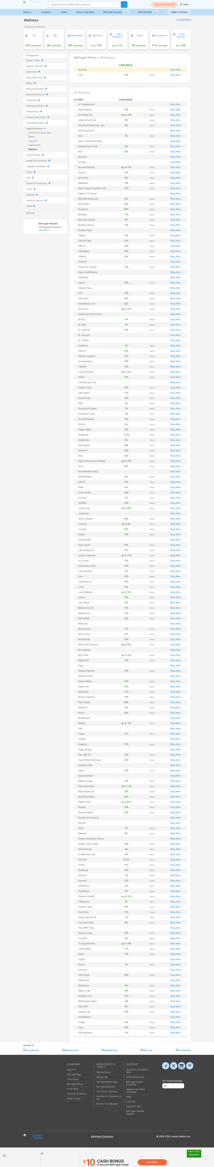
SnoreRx (82, 859)
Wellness (32, 149)
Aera (80, 135)
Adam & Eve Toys (87, 120)
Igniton (81, 482)
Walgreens (83, 985)
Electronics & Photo (35, 106)
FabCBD (82, 366)
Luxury (29, 172)
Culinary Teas (85, 288)
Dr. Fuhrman (84, 330)
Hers (80, 455)
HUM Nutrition (85, 476)
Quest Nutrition (85, 775)
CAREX (81, 235)
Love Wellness (85, 592)
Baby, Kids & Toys (34, 77)
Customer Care (133, 1106)
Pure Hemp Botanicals (89, 760)
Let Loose (83, 560)
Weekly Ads (102, 1077)
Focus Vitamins (86, 371)
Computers (31, 100)
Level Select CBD (87, 566)
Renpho (82, 807)
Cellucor (82, 256)
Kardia (81, 534)
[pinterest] (189, 1065)
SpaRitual (83, 870)
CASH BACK (126, 65)
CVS (80, 75)
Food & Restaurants (35, 123)
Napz (81, 665)
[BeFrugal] (34, 2)
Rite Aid (82, 823)
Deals (64, 12)
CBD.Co (82, 246)
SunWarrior (83, 886)
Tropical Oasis (85, 933)
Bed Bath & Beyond (88, 198)
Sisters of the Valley (88, 844)
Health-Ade (83, 440)
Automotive (31, 72)
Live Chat (130, 1101)
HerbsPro (83, 450)
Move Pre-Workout (88, 644)
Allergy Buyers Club (88, 146)
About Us (71, 1069)
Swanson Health (86, 896)
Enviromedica (85, 361)
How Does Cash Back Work (136, 1071)
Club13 (81, 282)
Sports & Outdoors (35, 200)
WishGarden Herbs (87, 1001)
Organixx (82, 744)
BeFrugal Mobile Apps (107, 1082)
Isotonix (82, 497)
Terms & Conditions (76, 1093)
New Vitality (84, 702)
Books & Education (35, 89)
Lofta (81, 587)
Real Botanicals (86, 791)
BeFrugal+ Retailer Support (135, 1112)
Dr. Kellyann (84, 335)
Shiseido (82, 833)
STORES (79, 99)
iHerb (80, 487)
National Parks (85, 676)
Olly (80, 728)
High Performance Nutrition (92, 461)
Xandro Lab (84, 1011)
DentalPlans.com (86, 303)
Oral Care (32, 141)
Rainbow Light (85, 781)
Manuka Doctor (86, 608)
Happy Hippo (84, 429)
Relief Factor (84, 802)
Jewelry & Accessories (36, 161)
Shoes (29, 189)
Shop (175, 69)
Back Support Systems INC (92, 188)
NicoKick (82, 707)
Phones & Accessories (36, 183)
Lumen (81, 597)
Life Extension (85, 571)
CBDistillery (83, 251)
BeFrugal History (75, 1084)
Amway (82, 162)
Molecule (82, 623)
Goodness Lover (86, 413)
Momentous (84, 628)
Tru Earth (82, 938)
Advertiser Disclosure (102, 1136)
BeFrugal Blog (74, 1074)
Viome (81, 964)
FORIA (81, 377)
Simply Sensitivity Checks (91, 838)
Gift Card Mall (145, 12)
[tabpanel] (107, 40)
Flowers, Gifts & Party (36, 117)
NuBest (82, 723)
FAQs (128, 1096)
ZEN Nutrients (85, 1032)
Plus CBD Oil (84, 754)
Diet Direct (83, 309)
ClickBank (83, 277)
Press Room (73, 1079)
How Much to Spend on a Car (109, 1097)
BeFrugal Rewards (113, 12)
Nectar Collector (86, 697)
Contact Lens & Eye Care (39, 133)
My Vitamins (84, 649)
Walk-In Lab (84, 990)
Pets (28, 178)
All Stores (30, 213)
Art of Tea (83, 177)
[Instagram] (181, 1065)
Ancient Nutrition (86, 167)
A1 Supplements (86, 104)
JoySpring (83, 513)
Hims (80, 466)
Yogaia (81, 1022)
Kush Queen (84, 545)
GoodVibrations (86, 419)
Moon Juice (84, 634)
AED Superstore (86, 130)
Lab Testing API (86, 550)
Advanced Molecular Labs (91, 125)
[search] (124, 4)
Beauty (29, 83)
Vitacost (82, 969)
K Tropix (82, 529)
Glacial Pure (84, 398)
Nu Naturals (84, 718)
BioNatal (82, 214)
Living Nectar (84, 581)
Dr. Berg (82, 324)
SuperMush (84, 891)
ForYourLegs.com (87, 382)
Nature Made (84, 681)
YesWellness (84, 1017)
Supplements (34, 145)
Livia (80, 576)
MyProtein (83, 655)
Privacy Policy (73, 1098)
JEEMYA (82, 503)
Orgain (81, 733)
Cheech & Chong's (87, 267)
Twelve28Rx (84, 948)
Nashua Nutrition (86, 670)
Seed (81, 828)
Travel (29, 206)
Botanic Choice (86, 225)
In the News (72, 1089)
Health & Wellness (34, 128)
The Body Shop (86, 922)
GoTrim (82, 424)
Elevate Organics (86, 356)
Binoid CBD (83, 204)
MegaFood (84, 613)
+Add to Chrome (179, 12)
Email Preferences (135, 1077)
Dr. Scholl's (83, 340)
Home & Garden (33, 155)
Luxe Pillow (84, 602)
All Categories (32, 55)
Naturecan (83, 686)
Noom (81, 712)
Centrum (82, 261)
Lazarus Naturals (86, 555)
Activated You (85, 114)
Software (30, 195)
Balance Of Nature (87, 193)
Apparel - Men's (33, 60)
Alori (80, 151)
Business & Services (35, 94)
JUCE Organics (85, 518)
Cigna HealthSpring (87, 272)
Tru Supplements (86, 943)
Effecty (81, 351)
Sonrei (81, 865)
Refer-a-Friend (103, 1072)
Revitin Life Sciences (88, 817)
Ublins (81, 954)
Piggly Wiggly (85, 749)
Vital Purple (84, 975)
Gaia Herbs (83, 392)
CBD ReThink (84, 240)
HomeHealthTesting (88, 471)
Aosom (82, 172)
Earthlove (83, 345)
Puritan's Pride (85, 765)
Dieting (31, 137)
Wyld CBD (83, 1006)
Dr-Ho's (81, 319)
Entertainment (32, 111)
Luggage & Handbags (36, 166)
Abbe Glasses (85, 109)
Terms (152, 75)
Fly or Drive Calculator (107, 1091)
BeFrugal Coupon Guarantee (134, 1083)
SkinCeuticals (85, 849)
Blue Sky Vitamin (86, 219)
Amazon (82, 69)
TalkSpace (83, 901)
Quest (81, 770)
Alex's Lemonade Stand (90, 141)
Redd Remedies (86, 796)
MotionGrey (84, 639)
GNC (80, 403)
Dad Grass (83, 298)
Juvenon (82, 524)
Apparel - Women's (34, 66)
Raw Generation (86, 786)
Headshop (83, 434)
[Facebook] (165, 1065)
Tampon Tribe (85, 906)
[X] (173, 1065)
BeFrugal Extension (106, 1086)
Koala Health (84, 539)
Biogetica (83, 209)
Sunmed (82, 880)
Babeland (83, 183)
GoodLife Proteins (87, 408)
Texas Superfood (87, 917)
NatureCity (83, 691)
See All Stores (184, 19)
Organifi (82, 739)
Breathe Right (85, 230)
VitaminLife (83, 980)
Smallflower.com (87, 854)
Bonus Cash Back (85, 12)
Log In (186, 4)
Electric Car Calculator (107, 1103)
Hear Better (84, 445)
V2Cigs (81, 959)
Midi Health (83, 618)
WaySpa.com (85, 996)
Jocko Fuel (84, 508)
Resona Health (85, 812)
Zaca (81, 1027)
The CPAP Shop (86, 927)
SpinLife (82, 875)
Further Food (84, 387)
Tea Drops (83, 912)
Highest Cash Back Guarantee (135, 1090)
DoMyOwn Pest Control (90, 314)
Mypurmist (83, 660)
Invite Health (84, 492)
